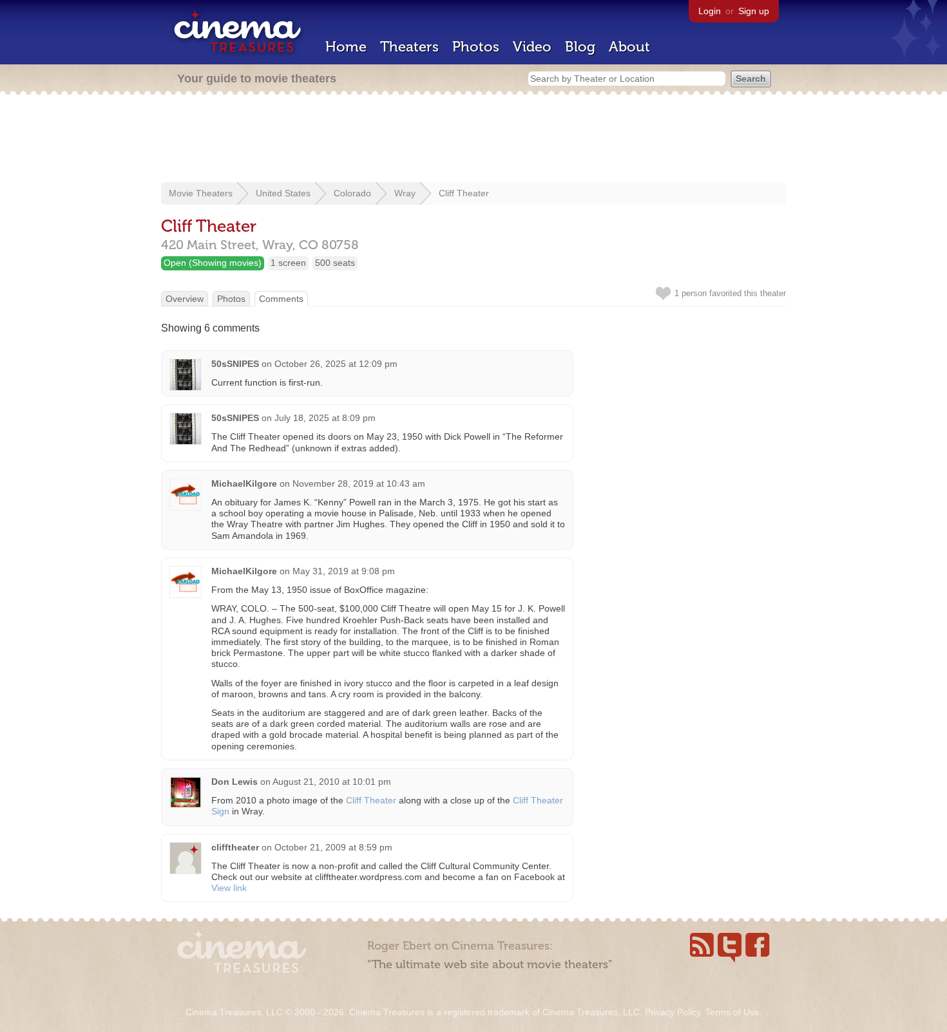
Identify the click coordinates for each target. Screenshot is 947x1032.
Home (346, 46)
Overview (185, 299)
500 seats (335, 263)
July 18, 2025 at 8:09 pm (325, 418)
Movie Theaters (201, 193)
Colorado (352, 193)
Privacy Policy (672, 1012)
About (629, 46)
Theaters (409, 46)
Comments (281, 299)
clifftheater (235, 847)
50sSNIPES (235, 364)
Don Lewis (234, 781)
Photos (475, 46)
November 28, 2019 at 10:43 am (358, 483)
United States (283, 193)
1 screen (288, 263)
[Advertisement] (473, 140)
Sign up (753, 11)
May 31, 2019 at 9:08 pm (343, 571)
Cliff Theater (464, 193)
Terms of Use (732, 1012)
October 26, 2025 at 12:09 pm (335, 364)
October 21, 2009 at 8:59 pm (333, 847)
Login (709, 11)
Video (532, 46)
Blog (580, 46)
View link (229, 888)
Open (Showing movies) (213, 263)
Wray (405, 193)
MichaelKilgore (244, 483)
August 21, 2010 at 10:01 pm (332, 781)
